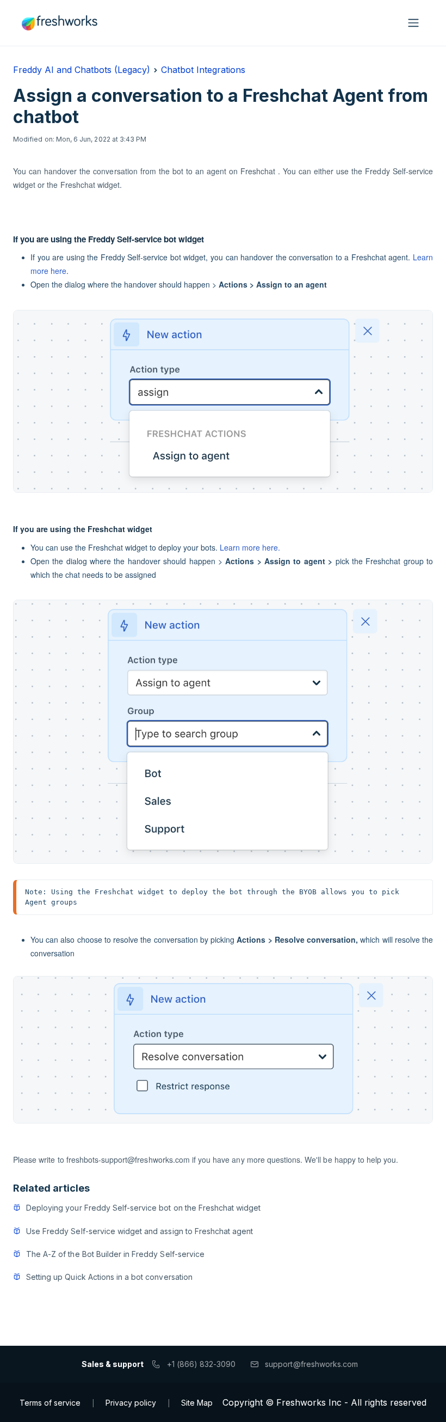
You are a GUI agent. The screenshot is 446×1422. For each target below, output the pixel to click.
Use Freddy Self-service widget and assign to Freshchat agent (139, 1231)
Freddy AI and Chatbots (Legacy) (81, 69)
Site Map (197, 1402)
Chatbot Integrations (203, 69)
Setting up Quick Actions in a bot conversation (109, 1276)
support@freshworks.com (311, 1364)
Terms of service (50, 1402)
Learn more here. (250, 547)
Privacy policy (131, 1402)
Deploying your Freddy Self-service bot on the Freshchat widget (143, 1207)
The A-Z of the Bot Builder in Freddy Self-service (115, 1254)
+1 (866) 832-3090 (201, 1364)
